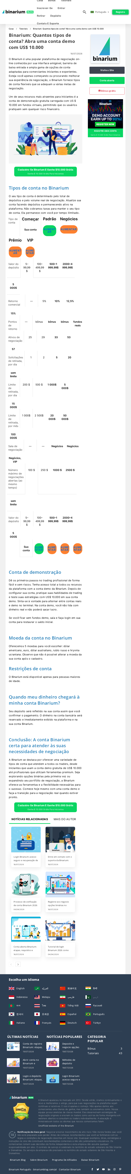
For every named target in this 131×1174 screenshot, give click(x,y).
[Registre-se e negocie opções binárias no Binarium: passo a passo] (60, 885)
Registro (120, 12)
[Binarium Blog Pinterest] (118, 1170)
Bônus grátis (108, 90)
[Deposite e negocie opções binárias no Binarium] (52, 1046)
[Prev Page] (11, 964)
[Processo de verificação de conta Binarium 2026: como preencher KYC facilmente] (26, 885)
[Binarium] (105, 62)
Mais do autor (65, 819)
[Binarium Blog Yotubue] (102, 1170)
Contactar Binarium (70, 1169)
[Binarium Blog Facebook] (90, 1170)
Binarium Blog (18, 1159)
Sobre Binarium (39, 1159)
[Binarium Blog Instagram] (113, 1170)
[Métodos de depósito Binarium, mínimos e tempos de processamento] (52, 1062)
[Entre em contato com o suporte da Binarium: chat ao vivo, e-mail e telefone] (60, 840)
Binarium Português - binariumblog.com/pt (33, 1169)
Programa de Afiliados (64, 1159)
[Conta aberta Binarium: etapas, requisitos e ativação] (26, 930)
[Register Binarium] (105, 113)
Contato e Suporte (48, 23)
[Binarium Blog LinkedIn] (107, 1170)
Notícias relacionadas (30, 819)
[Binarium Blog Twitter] (96, 1170)
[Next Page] (18, 964)
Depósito (55, 15)
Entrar (61, 8)
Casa (11, 29)
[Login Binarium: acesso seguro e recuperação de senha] (26, 840)
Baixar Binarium (90, 1159)
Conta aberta (107, 80)
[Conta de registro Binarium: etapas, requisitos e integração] (13, 1046)
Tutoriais (23, 29)
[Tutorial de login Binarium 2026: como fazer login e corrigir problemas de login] (60, 930)
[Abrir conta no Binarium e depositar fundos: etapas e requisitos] (13, 1062)
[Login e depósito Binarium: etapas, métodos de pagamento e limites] (13, 1078)
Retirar (41, 15)
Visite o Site (107, 70)
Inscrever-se (45, 8)
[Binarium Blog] (21, 1100)
